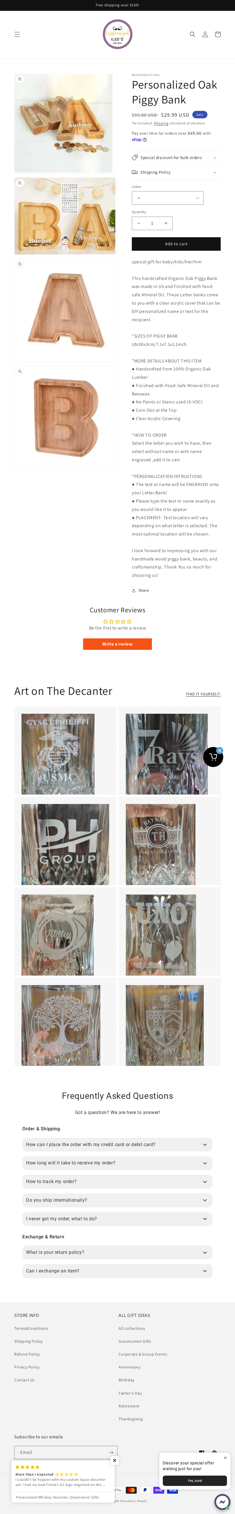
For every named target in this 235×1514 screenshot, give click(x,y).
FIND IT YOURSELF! (203, 694)
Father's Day (130, 1393)
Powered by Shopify (133, 1501)
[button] (17, 34)
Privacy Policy (26, 1367)
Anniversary (129, 1367)
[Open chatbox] (222, 1502)
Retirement (129, 1406)
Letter (136, 186)
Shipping (161, 123)
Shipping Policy (28, 1341)
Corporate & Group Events (143, 1354)
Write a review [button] (117, 644)
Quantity (139, 211)
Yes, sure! (195, 1481)
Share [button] (143, 590)
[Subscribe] (111, 1452)
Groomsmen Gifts (135, 1341)
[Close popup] (225, 1457)
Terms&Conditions (31, 1328)
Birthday (126, 1379)
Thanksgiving (131, 1418)
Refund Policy (27, 1354)
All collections (132, 1328)
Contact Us (24, 1379)
